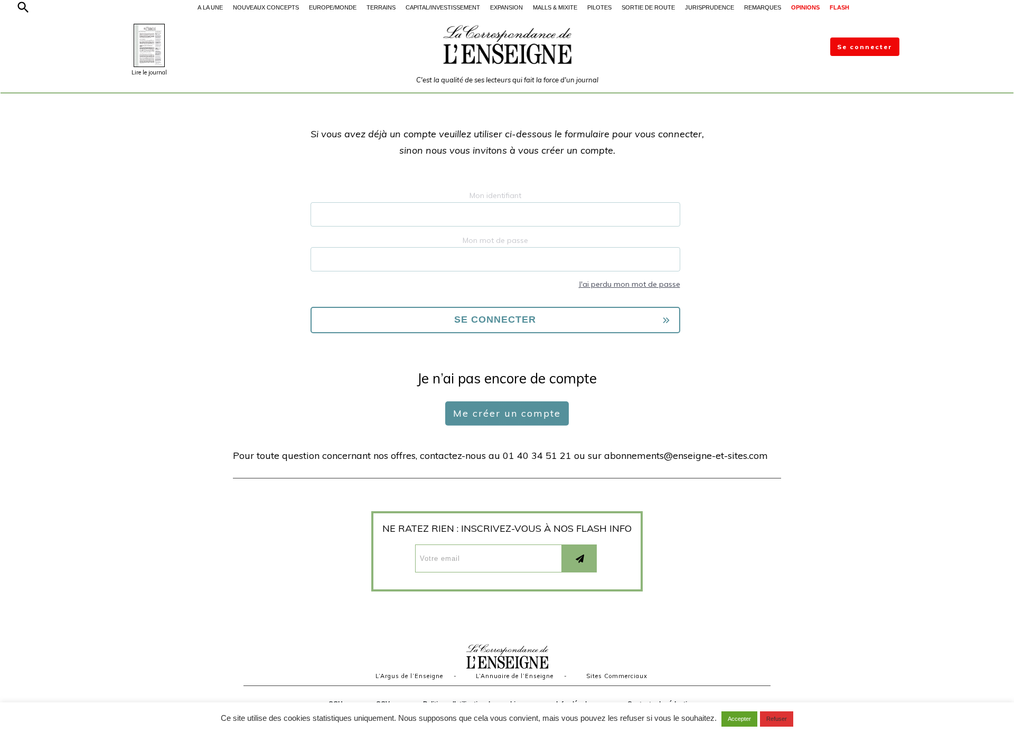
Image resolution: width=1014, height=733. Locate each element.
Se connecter (865, 47)
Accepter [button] (739, 719)
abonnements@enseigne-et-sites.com (686, 455)
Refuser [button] (776, 719)
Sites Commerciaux (616, 676)
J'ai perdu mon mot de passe (629, 284)
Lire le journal (149, 72)
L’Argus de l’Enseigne (409, 676)
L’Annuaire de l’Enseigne (514, 676)
